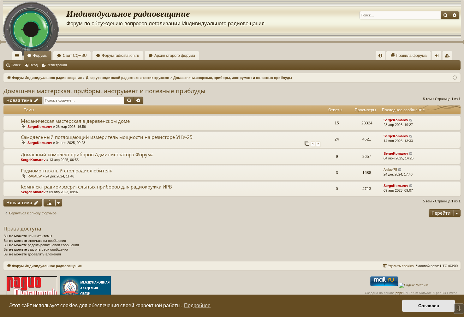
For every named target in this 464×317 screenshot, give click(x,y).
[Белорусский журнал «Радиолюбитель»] (32, 288)
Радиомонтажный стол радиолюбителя (66, 170)
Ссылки (18, 56)
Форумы (40, 55)
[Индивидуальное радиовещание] (34, 19)
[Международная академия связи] (85, 288)
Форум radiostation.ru (120, 55)
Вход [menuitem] (438, 56)
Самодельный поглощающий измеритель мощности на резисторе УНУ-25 (107, 137)
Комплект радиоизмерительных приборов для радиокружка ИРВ (96, 186)
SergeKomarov (39, 127)
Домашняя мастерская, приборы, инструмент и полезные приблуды (104, 91)
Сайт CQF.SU (75, 55)
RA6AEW (34, 176)
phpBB (401, 293)
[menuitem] (380, 55)
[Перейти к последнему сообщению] (411, 120)
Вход (34, 65)
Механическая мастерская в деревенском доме (75, 121)
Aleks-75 (390, 169)
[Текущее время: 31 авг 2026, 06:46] (455, 77)
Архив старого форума (174, 55)
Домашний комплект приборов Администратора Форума (87, 154)
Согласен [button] (428, 305)
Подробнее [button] (197, 305)
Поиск (16, 65)
